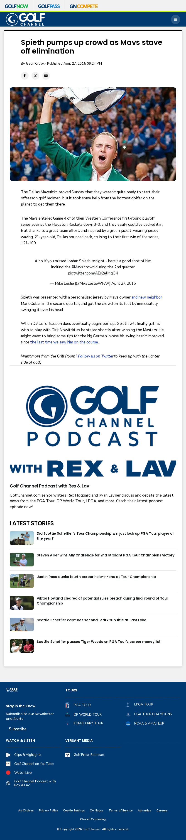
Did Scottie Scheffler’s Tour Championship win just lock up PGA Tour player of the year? (105, 536)
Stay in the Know (20, 706)
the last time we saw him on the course (64, 342)
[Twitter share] (35, 76)
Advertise (144, 811)
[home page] (25, 19)
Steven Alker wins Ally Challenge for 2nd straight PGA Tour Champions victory (105, 555)
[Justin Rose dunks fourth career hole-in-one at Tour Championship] (22, 581)
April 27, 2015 (123, 283)
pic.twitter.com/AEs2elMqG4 (93, 273)
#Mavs (77, 267)
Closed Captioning (93, 819)
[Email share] (46, 76)
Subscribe (17, 729)
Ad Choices (26, 811)
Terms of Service (121, 811)
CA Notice (96, 811)
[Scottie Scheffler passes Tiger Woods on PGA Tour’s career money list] (22, 646)
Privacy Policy (48, 811)
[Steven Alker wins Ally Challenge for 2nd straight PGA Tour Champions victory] (22, 559)
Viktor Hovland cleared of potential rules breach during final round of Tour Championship (102, 600)
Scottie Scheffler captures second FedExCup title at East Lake (91, 620)
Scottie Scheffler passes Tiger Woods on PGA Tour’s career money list (99, 641)
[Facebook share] (25, 76)
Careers (162, 811)
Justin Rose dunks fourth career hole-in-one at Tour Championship (96, 576)
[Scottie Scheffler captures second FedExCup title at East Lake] (22, 624)
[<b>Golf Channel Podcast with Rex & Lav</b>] (93, 432)
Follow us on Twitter (95, 356)
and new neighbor (147, 297)
